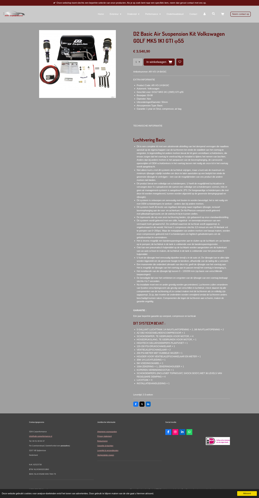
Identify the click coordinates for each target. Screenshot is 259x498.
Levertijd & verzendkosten (107, 450)
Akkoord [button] (247, 493)
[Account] (204, 14)
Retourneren (102, 441)
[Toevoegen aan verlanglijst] (179, 62)
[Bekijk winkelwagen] (222, 14)
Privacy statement (104, 436)
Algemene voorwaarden (107, 432)
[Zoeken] (213, 14)
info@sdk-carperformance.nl (40, 436)
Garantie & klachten (105, 446)
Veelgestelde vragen (105, 455)
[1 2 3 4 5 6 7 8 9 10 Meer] (137, 62)
